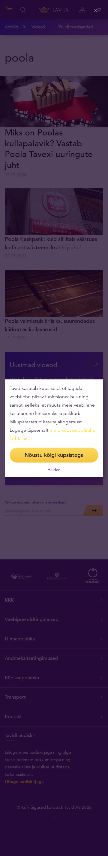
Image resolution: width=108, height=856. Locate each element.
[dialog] (54, 428)
